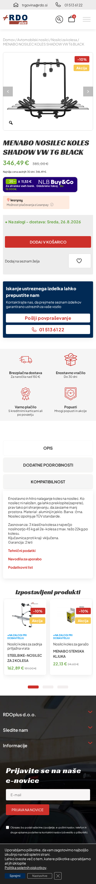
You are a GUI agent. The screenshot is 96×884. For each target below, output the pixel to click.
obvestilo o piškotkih (74, 832)
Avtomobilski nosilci (33, 39)
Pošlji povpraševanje (48, 318)
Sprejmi (15, 876)
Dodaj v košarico (48, 242)
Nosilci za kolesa (64, 39)
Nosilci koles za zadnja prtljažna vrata (24, 646)
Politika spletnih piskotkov (25, 867)
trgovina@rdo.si (35, 5)
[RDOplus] (15, 19)
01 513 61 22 (73, 5)
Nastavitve (39, 876)
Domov (9, 39)
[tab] (48, 448)
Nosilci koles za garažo (71, 644)
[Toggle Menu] (87, 19)
